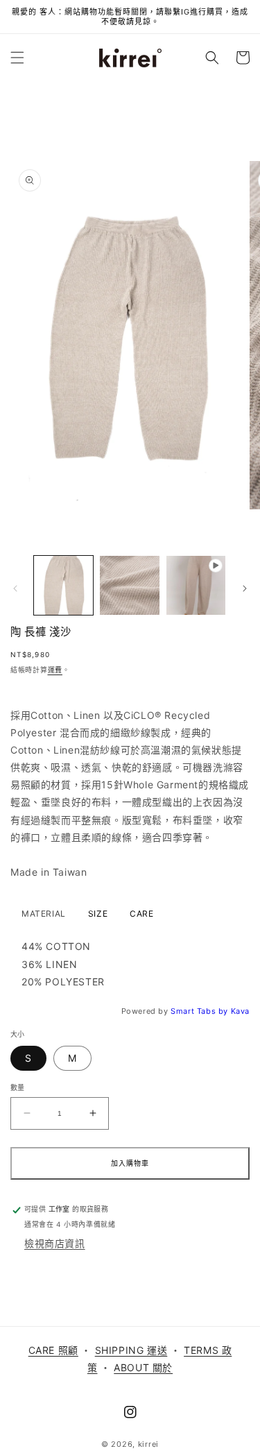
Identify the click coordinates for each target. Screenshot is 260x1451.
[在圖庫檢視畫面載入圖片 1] (63, 585)
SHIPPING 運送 (131, 1350)
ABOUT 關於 (143, 1367)
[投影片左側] (15, 588)
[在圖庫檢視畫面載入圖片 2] (129, 585)
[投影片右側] (244, 588)
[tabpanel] (130, 963)
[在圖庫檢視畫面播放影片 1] (195, 585)
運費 (55, 669)
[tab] (43, 914)
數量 (17, 1087)
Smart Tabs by (200, 1011)
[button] (17, 57)
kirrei (148, 1444)
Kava (240, 1011)
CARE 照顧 (53, 1350)
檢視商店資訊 (54, 1243)
